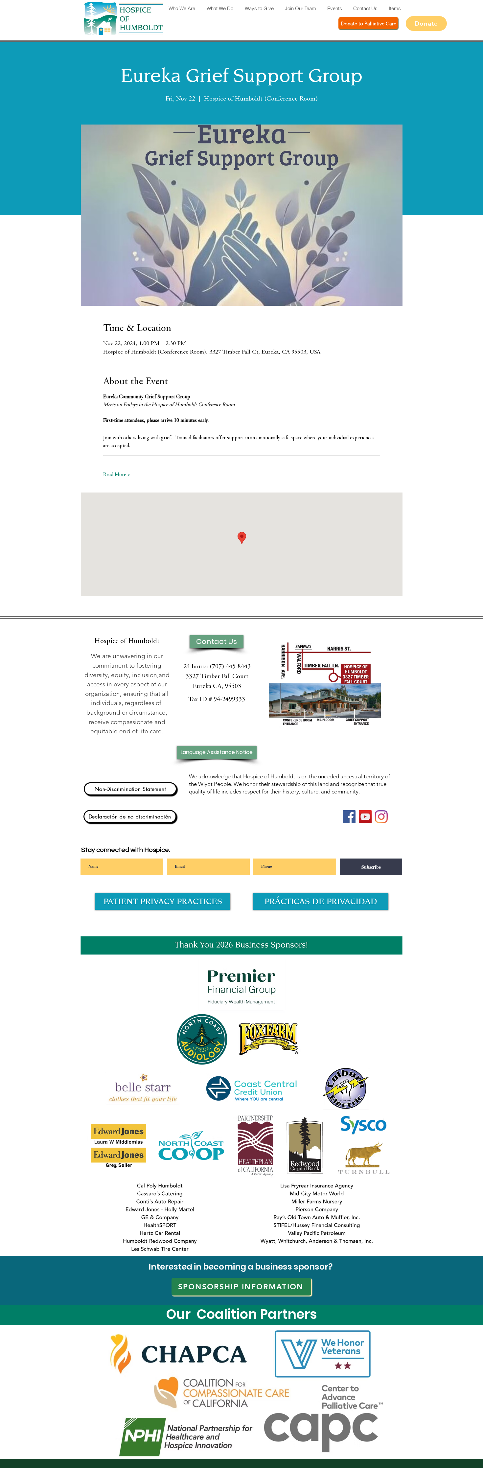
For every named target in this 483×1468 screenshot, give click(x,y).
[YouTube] (365, 816)
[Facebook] (349, 816)
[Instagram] (381, 816)
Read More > (116, 474)
